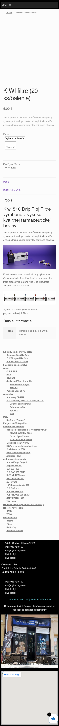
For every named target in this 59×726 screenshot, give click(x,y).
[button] (4, 5)
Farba (6, 134)
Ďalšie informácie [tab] (12, 190)
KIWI (13, 167)
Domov (9, 12)
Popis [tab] (6, 181)
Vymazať (10, 147)
